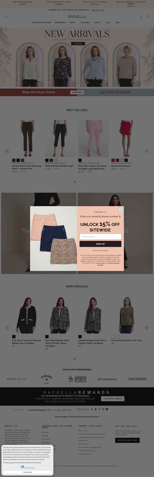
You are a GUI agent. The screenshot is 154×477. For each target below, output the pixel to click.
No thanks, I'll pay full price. (100, 250)
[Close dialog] (121, 209)
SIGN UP (100, 244)
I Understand (27, 472)
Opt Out (11, 462)
